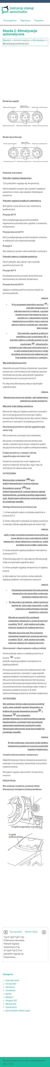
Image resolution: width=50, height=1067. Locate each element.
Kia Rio (8, 994)
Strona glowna (9, 20)
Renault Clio (11, 1004)
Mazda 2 (7, 40)
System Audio (31, 932)
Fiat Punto (10, 987)
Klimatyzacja (38, 40)
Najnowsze (25, 20)
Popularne (39, 20)
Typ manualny (15, 932)
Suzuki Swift (11, 1007)
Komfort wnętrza (22, 40)
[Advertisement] (25, 72)
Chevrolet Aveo (12, 980)
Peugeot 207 (11, 1000)
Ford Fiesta (10, 990)
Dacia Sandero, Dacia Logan (18, 1010)
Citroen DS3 (11, 984)
